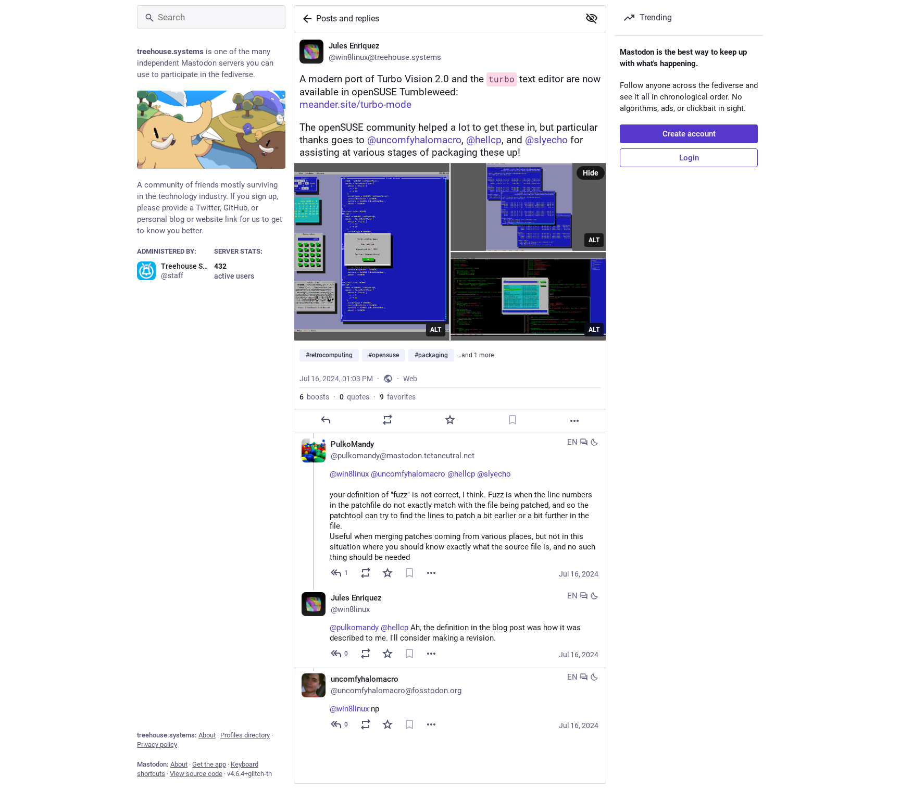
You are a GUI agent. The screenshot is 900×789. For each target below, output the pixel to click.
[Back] (305, 19)
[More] (574, 421)
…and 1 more (475, 355)
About (207, 735)
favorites (398, 397)
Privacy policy (157, 744)
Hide (590, 173)
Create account (689, 134)
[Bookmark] (512, 420)
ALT (435, 329)
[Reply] (325, 420)
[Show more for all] (592, 18)
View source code (196, 774)
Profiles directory (245, 735)
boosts (314, 397)
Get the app (209, 764)
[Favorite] (450, 420)
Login (689, 157)
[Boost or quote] (387, 420)
